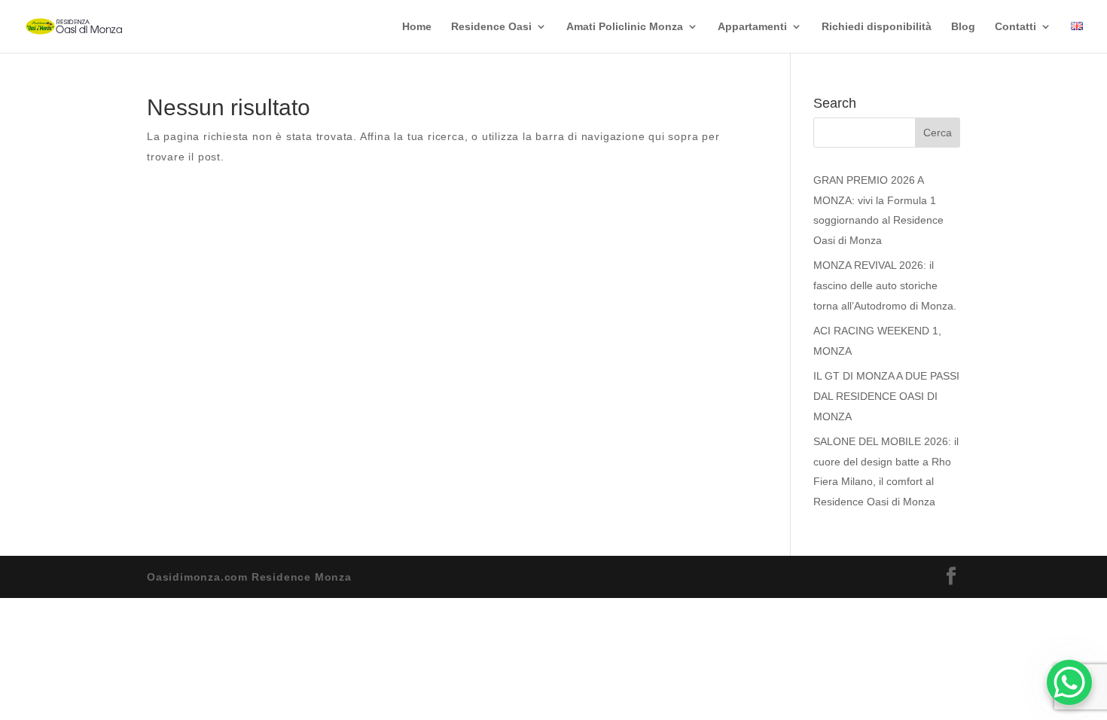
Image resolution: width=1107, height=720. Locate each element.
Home (417, 26)
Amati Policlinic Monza (624, 26)
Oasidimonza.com (197, 577)
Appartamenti (752, 26)
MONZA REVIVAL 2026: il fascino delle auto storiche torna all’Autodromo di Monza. (884, 285)
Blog (963, 26)
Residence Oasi (491, 26)
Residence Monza (302, 577)
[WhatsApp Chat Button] (1069, 682)
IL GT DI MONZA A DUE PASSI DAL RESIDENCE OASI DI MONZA (886, 396)
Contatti (1015, 26)
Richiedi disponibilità (877, 26)
